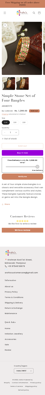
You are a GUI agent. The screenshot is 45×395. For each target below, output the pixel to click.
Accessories (10, 339)
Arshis (21, 380)
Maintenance (11, 313)
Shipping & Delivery (14, 303)
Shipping (5, 114)
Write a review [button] (22, 230)
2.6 (16, 123)
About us (9, 286)
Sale (7, 344)
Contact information (20, 383)
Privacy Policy (11, 292)
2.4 (7, 123)
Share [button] (7, 204)
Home (7, 328)
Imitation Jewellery (14, 334)
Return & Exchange (13, 308)
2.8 (25, 123)
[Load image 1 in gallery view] (8, 83)
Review (8, 350)
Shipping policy (31, 386)
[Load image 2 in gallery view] (22, 83)
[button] (4, 12)
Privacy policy (35, 383)
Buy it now (22, 153)
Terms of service (16, 386)
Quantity (5, 128)
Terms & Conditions (14, 297)
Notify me (22, 176)
